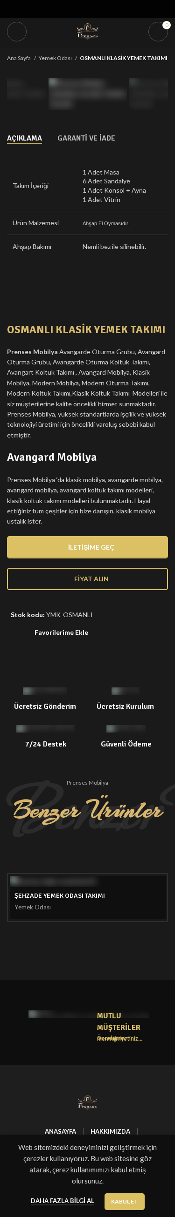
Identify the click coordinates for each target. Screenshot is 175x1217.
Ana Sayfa (19, 57)
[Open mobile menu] (16, 31)
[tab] (24, 138)
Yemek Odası (56, 57)
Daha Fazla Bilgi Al (62, 1200)
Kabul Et (124, 1201)
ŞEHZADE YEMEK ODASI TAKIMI (59, 896)
